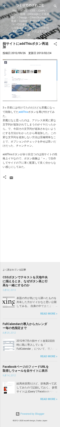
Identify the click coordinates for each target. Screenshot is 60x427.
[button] (55, 44)
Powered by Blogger (32, 413)
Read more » (48, 313)
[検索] (55, 7)
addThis (23, 111)
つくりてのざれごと (30, 5)
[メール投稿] (11, 178)
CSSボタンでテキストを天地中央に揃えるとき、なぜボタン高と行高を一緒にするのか (25, 281)
